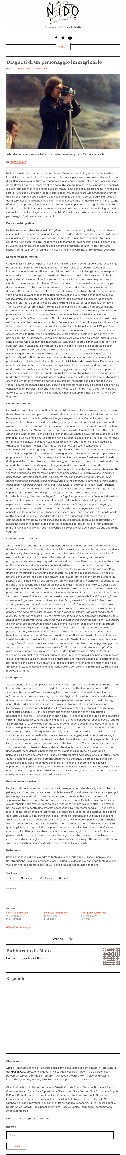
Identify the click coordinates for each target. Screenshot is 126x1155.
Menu (62, 46)
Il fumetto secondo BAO (56, 912)
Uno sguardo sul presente (93, 912)
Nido (8, 68)
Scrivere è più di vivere (17, 912)
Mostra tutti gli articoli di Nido (24, 958)
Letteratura (41, 68)
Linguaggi (26, 927)
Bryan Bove (18, 162)
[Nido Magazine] (63, 14)
